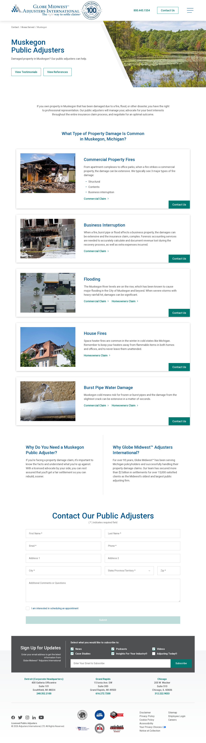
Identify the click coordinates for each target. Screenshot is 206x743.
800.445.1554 (142, 10)
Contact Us (179, 204)
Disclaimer (145, 712)
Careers (172, 719)
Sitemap (172, 712)
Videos (161, 649)
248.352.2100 (43, 693)
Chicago (162, 679)
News (78, 649)
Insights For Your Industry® (131, 653)
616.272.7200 (103, 693)
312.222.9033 (162, 693)
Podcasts (121, 649)
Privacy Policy (147, 716)
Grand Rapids (103, 679)
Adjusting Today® (167, 653)
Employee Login (176, 716)
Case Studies (82, 653)
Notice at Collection (149, 730)
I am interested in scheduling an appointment (54, 608)
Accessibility (146, 723)
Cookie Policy (146, 719)
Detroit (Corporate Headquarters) (43, 679)
